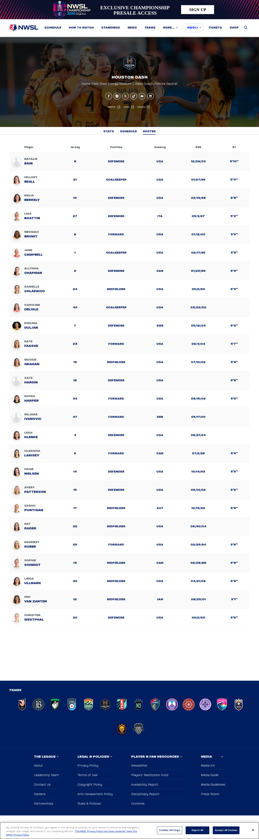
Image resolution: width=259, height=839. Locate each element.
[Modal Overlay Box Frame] (129, 9)
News (132, 28)
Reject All (197, 830)
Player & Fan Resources (155, 757)
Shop (234, 28)
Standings (110, 28)
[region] (129, 830)
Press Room (210, 794)
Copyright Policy (90, 785)
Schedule (52, 28)
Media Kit (208, 766)
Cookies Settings (169, 830)
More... (169, 28)
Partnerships (43, 804)
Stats (108, 131)
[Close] (253, 830)
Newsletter (139, 766)
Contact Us (42, 785)
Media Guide (209, 775)
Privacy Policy (88, 766)
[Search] (246, 28)
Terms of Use (87, 775)
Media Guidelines (213, 785)
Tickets (215, 28)
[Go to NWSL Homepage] (23, 28)
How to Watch (81, 28)
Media (206, 757)
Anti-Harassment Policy (95, 794)
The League (45, 757)
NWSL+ (192, 28)
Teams (149, 28)
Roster (149, 131)
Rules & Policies (89, 804)
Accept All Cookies (226, 830)
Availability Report (144, 785)
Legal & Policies (93, 757)
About (38, 766)
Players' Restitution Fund (149, 775)
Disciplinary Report (145, 794)
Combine (137, 804)
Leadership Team (46, 775)
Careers (40, 794)
